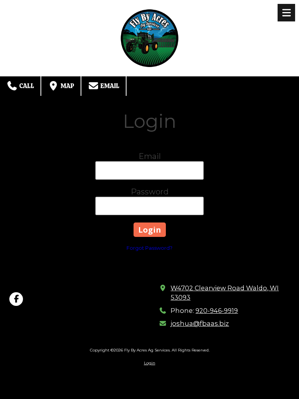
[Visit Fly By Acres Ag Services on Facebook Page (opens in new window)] (16, 299)
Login (149, 362)
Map (66, 86)
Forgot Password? (149, 248)
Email (109, 86)
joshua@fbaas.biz (200, 323)
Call (26, 86)
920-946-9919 (216, 310)
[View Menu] (286, 12)
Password (150, 191)
